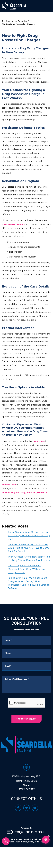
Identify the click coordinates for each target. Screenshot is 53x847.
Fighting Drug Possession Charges (18, 24)
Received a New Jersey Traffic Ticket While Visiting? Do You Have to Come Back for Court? (29, 548)
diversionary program (13, 224)
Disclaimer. (15, 842)
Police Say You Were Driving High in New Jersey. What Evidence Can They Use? (29, 535)
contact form (9, 484)
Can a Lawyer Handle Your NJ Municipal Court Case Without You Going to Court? (27, 569)
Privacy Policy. (27, 842)
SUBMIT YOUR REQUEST (26, 719)
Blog (25, 21)
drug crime (39, 441)
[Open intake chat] (46, 840)
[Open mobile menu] (47, 6)
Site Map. (39, 842)
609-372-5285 (27, 788)
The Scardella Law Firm (12, 21)
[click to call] (6, 841)
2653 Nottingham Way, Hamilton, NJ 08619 (24, 492)
